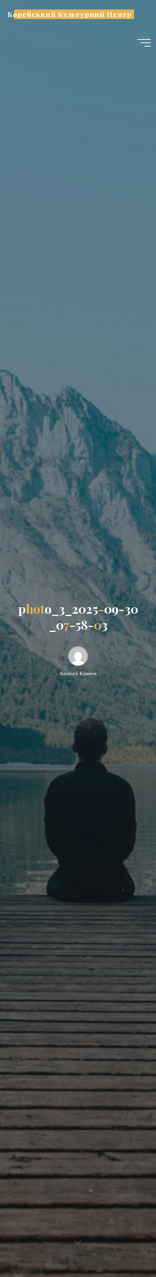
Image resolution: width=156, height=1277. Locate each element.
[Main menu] (144, 43)
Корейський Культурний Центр (69, 14)
